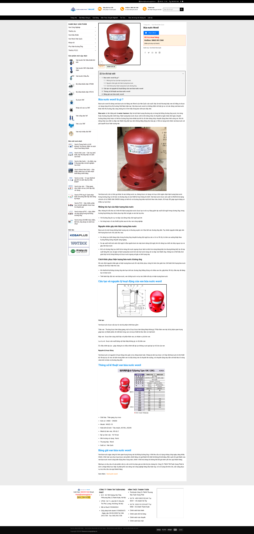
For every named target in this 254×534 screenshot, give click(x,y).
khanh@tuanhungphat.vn (84, 494)
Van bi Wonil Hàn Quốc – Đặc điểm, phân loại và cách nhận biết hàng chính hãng (84, 171)
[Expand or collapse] (183, 73)
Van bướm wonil (112, 474)
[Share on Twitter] (148, 52)
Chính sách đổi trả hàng (138, 514)
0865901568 (85, 492)
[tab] (101, 67)
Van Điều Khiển (73, 35)
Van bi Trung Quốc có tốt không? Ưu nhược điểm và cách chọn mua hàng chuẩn (85, 146)
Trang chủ (73, 18)
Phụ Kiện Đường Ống (75, 46)
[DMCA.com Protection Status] (83, 497)
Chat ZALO (152, 33)
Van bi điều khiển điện (77, 528)
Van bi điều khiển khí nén (130, 528)
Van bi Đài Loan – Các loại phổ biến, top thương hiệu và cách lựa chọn (84, 155)
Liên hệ (150, 18)
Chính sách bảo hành (137, 510)
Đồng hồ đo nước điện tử (114, 528)
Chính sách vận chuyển (137, 517)
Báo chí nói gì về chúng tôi (137, 18)
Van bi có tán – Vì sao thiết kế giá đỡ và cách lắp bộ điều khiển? (84, 180)
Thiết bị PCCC (73, 50)
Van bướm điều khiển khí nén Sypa (95, 528)
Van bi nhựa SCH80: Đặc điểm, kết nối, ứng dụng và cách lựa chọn (84, 222)
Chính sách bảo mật (137, 521)
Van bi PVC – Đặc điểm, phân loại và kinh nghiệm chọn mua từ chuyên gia (84, 205)
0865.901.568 (158, 40)
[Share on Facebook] (145, 52)
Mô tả (101, 66)
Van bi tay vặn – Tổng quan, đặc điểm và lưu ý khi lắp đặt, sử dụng (84, 188)
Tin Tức (122, 18)
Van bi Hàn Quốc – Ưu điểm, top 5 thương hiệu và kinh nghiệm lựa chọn (85, 163)
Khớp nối (71, 43)
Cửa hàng (96, 18)
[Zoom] (101, 63)
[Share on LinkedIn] (159, 52)
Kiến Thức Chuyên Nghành (109, 18)
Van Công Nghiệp (74, 27)
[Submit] (181, 9)
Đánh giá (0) (111, 66)
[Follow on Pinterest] (182, 1)
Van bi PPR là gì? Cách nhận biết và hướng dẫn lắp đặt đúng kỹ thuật (85, 197)
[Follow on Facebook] (180, 1)
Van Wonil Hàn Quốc (75, 39)
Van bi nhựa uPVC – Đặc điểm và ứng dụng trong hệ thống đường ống (84, 213)
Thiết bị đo (72, 31)
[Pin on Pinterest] (156, 52)
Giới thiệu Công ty (84, 18)
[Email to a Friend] (152, 52)
